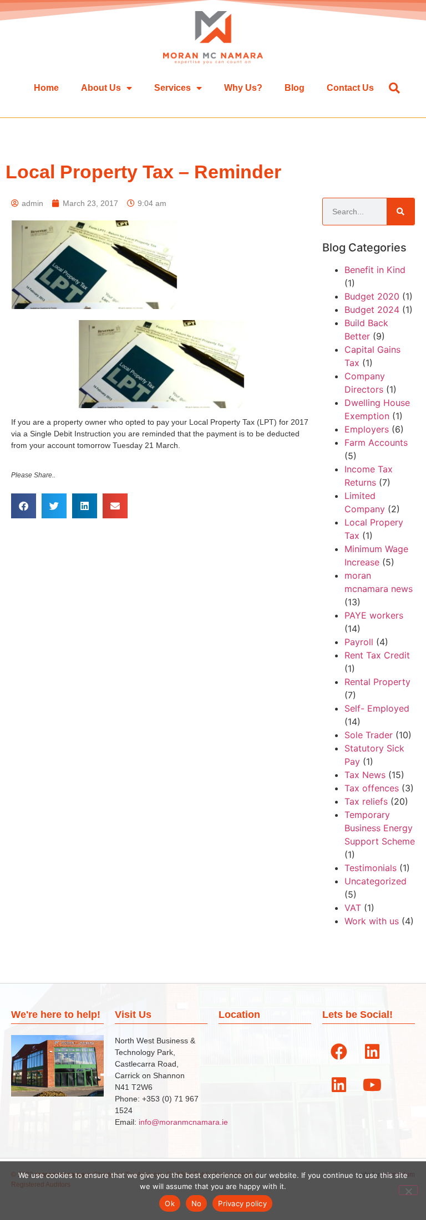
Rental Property (377, 681)
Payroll (358, 641)
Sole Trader (368, 734)
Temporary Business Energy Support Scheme (379, 828)
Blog (295, 87)
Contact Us (350, 87)
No (196, 1203)
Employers (366, 429)
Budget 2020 (371, 296)
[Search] (400, 211)
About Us (101, 87)
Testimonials (370, 867)
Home (46, 87)
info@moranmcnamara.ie (183, 1122)
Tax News (365, 774)
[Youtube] (372, 1084)
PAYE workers (373, 615)
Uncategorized (375, 881)
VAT (352, 907)
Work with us (371, 920)
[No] (408, 1190)
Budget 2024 (371, 309)
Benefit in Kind (374, 269)
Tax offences (371, 788)
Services (172, 87)
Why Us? (243, 87)
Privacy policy (242, 1203)
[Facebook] (339, 1051)
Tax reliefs (366, 801)
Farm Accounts (376, 442)
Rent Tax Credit (377, 655)
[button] (394, 88)
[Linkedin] (372, 1051)
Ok (170, 1203)
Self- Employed (376, 708)
